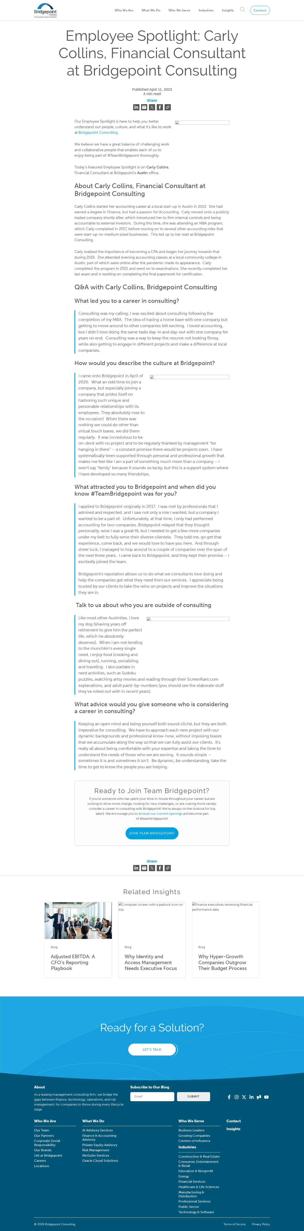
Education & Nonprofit (195, 1171)
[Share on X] (152, 107)
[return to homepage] (45, 10)
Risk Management (95, 1150)
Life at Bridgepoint (48, 1155)
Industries (206, 10)
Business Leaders (191, 1130)
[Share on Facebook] (160, 107)
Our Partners (44, 1136)
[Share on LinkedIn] (136, 107)
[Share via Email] (144, 107)
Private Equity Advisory (99, 1145)
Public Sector (188, 1207)
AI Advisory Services (97, 1130)
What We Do (151, 10)
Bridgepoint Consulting (98, 132)
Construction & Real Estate (199, 1156)
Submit (193, 1096)
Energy (183, 1176)
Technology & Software (196, 1212)
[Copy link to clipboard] (168, 107)
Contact (260, 10)
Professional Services (194, 1201)
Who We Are (124, 10)
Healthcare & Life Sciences (198, 1187)
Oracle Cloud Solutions (100, 1161)
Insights (228, 10)
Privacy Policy (261, 1224)
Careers (40, 1161)
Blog (54, 947)
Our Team (41, 1130)
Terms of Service (235, 1224)
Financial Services (191, 1181)
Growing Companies (194, 1136)
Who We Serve (179, 10)
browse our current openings (160, 814)
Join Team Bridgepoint (152, 833)
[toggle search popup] (242, 10)
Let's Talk (152, 1049)
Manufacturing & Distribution (191, 1194)
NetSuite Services (95, 1155)
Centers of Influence (194, 1141)
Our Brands (42, 1150)
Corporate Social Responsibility (47, 1143)
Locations (41, 1166)
